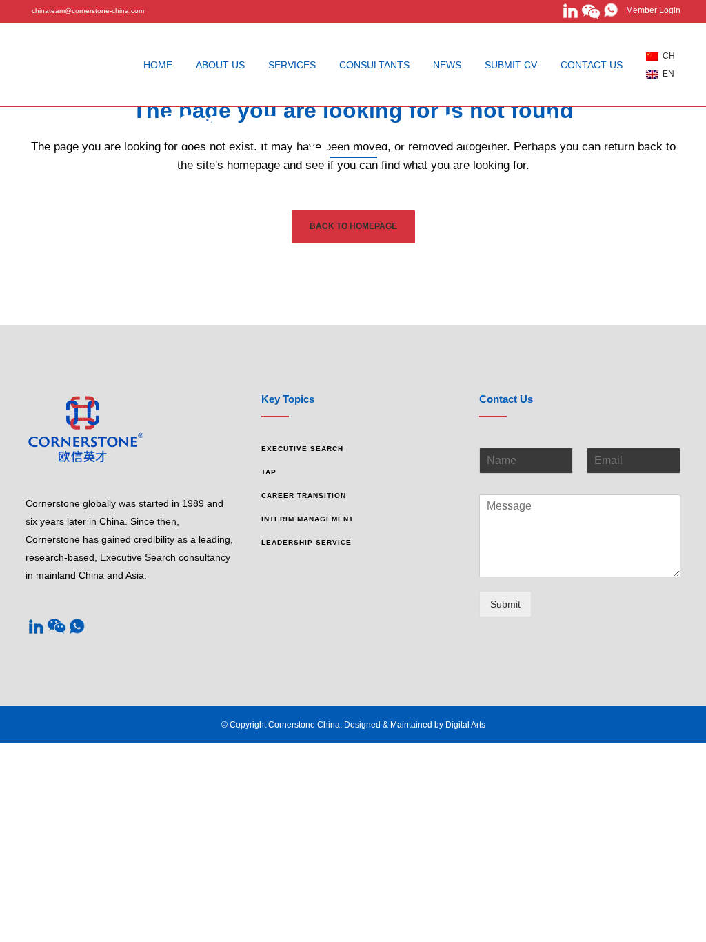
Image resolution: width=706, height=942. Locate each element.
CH (666, 56)
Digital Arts (465, 725)
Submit (505, 604)
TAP (268, 472)
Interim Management (307, 519)
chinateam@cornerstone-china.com (88, 10)
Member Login (650, 10)
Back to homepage (353, 226)
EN (666, 74)
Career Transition (303, 495)
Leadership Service (306, 542)
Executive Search (302, 448)
